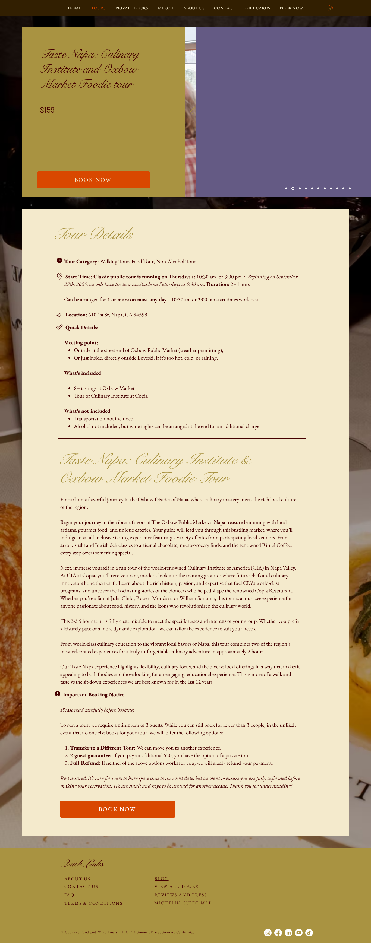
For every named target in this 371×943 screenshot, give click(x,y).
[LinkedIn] (288, 932)
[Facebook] (278, 932)
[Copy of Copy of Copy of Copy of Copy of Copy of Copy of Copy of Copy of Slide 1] (350, 188)
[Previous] (192, 112)
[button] (330, 8)
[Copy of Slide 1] (286, 188)
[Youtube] (299, 932)
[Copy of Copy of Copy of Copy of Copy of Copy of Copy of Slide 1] (325, 188)
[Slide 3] (312, 188)
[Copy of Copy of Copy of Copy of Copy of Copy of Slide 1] (337, 188)
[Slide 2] (343, 188)
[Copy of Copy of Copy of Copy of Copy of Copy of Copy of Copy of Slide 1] (331, 188)
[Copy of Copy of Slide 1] (306, 188)
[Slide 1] (300, 188)
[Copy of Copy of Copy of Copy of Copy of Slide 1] (318, 188)
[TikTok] (309, 932)
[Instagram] (268, 932)
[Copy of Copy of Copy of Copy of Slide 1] (292, 188)
